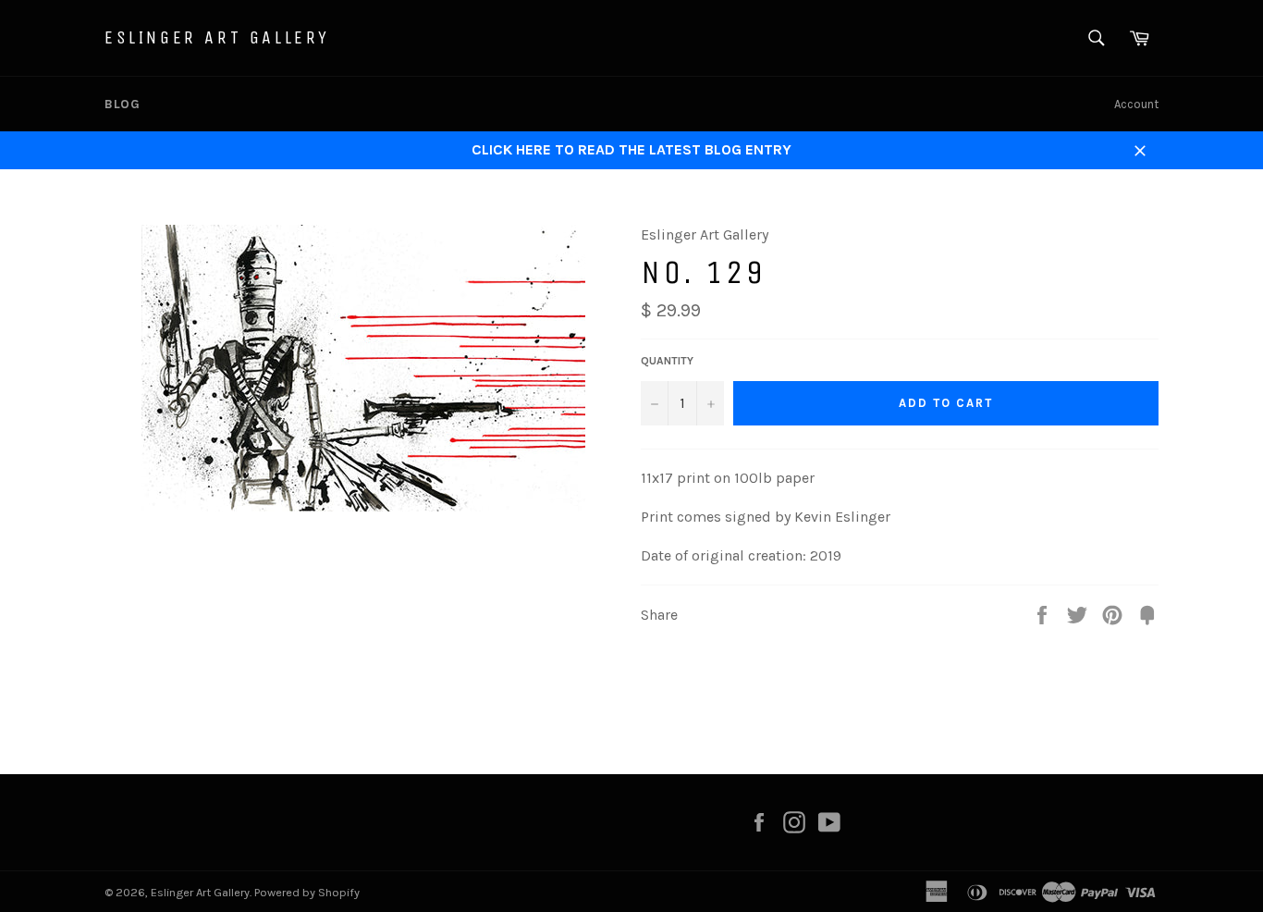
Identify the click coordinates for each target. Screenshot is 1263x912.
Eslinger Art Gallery (217, 37)
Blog (122, 104)
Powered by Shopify (307, 892)
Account (1136, 104)
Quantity (667, 360)
